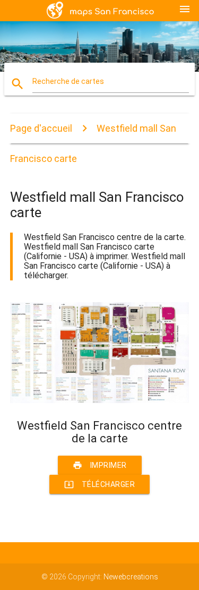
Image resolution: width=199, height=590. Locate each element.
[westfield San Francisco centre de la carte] (99, 400)
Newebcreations (130, 576)
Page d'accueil (41, 128)
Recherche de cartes (68, 81)
